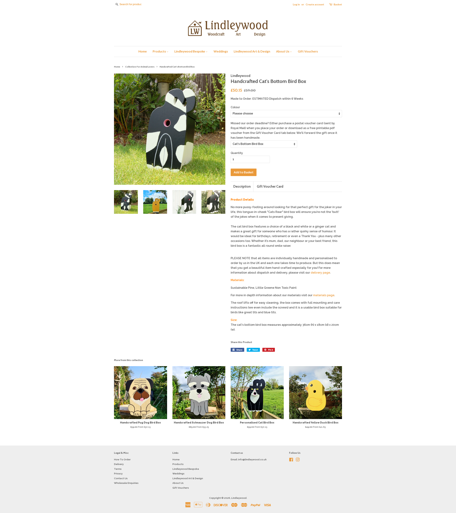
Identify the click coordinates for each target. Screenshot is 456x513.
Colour (235, 107)
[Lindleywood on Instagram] (298, 460)
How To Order (122, 459)
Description (242, 186)
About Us (283, 51)
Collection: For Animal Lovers (139, 66)
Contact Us (121, 478)
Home (142, 51)
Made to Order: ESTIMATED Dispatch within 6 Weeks (267, 98)
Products (159, 51)
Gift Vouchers (308, 51)
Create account (315, 4)
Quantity (237, 153)
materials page (323, 295)
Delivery (119, 464)
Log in (296, 4)
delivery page (320, 272)
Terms (117, 468)
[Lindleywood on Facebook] (291, 460)
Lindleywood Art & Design (252, 51)
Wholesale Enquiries (126, 482)
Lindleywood (239, 497)
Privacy (118, 473)
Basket (338, 4)
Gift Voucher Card (270, 186)
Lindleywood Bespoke (190, 51)
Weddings (221, 51)
